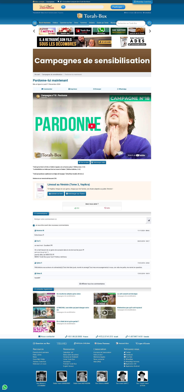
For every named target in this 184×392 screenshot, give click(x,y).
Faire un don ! (98, 355)
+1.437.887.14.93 (135, 336)
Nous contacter (48, 336)
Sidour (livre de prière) (70, 355)
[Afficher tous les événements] (58, 1)
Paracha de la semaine (41, 352)
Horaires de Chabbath (70, 357)
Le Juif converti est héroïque (127, 294)
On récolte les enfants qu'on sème (68, 294)
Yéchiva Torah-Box (39, 362)
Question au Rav (66, 23)
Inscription (50, 2)
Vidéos (55, 23)
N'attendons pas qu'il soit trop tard (129, 308)
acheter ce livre (57, 194)
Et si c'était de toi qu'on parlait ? (68, 321)
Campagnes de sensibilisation (52, 74)
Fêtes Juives (37, 355)
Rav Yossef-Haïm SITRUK (143, 385)
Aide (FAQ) (97, 362)
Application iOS (130, 364)
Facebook (129, 355)
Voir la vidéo (84, 162)
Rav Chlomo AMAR (102, 383)
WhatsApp (129, 359)
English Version (68, 366)
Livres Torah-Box (69, 359)
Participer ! (118, 7)
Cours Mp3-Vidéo (39, 359)
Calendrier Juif (68, 352)
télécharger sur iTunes (76, 194)
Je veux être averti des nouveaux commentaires (52, 225)
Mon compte (39, 2)
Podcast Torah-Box (70, 364)
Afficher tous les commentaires (93, 284)
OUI (77, 208)
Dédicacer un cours (39, 364)
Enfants (92, 23)
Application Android (132, 366)
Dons (76, 23)
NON (108, 208)
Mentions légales (99, 357)
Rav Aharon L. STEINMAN (41, 385)
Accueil (37, 74)
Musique (114, 23)
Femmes (83, 23)
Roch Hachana (44, 23)
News (35, 357)
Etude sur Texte (102, 23)
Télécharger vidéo (99, 162)
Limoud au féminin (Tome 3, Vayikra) (68, 184)
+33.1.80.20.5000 (75, 336)
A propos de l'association (102, 352)
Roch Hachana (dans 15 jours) (54, 12)
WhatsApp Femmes (132, 362)
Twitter (128, 352)
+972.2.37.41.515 (105, 336)
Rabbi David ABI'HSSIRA (82, 383)
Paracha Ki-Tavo (38, 12)
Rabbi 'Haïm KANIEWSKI (61, 383)
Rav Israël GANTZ (122, 383)
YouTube (129, 357)
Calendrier (139, 12)
